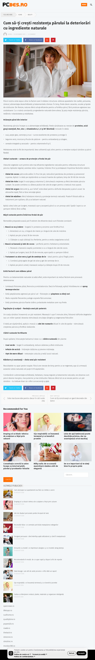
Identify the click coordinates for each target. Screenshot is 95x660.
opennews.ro (8, 606)
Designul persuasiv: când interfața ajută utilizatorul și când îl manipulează (39, 536)
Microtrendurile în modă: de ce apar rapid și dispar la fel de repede (38, 560)
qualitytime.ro (9, 619)
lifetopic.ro (7, 610)
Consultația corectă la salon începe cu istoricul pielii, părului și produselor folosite (16, 466)
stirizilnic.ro (8, 641)
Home (20, 15)
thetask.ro (7, 632)
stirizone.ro (8, 637)
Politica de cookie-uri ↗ (22, 654)
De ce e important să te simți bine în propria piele (76, 465)
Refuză (71, 653)
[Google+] (47, 40)
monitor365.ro (9, 646)
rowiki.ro (6, 628)
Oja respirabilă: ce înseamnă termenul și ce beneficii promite (46, 436)
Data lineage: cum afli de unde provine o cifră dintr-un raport (35, 571)
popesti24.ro (8, 624)
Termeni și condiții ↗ (39, 654)
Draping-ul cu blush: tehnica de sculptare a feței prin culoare (15, 436)
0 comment (31, 34)
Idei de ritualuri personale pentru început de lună (31, 513)
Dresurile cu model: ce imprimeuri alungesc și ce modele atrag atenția (39, 548)
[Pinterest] (53, 40)
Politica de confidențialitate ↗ (24, 656)
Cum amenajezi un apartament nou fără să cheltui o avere (34, 490)
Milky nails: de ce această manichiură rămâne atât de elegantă (46, 466)
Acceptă (81, 653)
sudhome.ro (8, 615)
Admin (10, 34)
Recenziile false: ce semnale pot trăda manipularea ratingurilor (36, 525)
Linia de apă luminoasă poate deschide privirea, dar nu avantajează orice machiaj (77, 436)
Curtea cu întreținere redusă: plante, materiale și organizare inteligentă (39, 594)
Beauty (30, 15)
